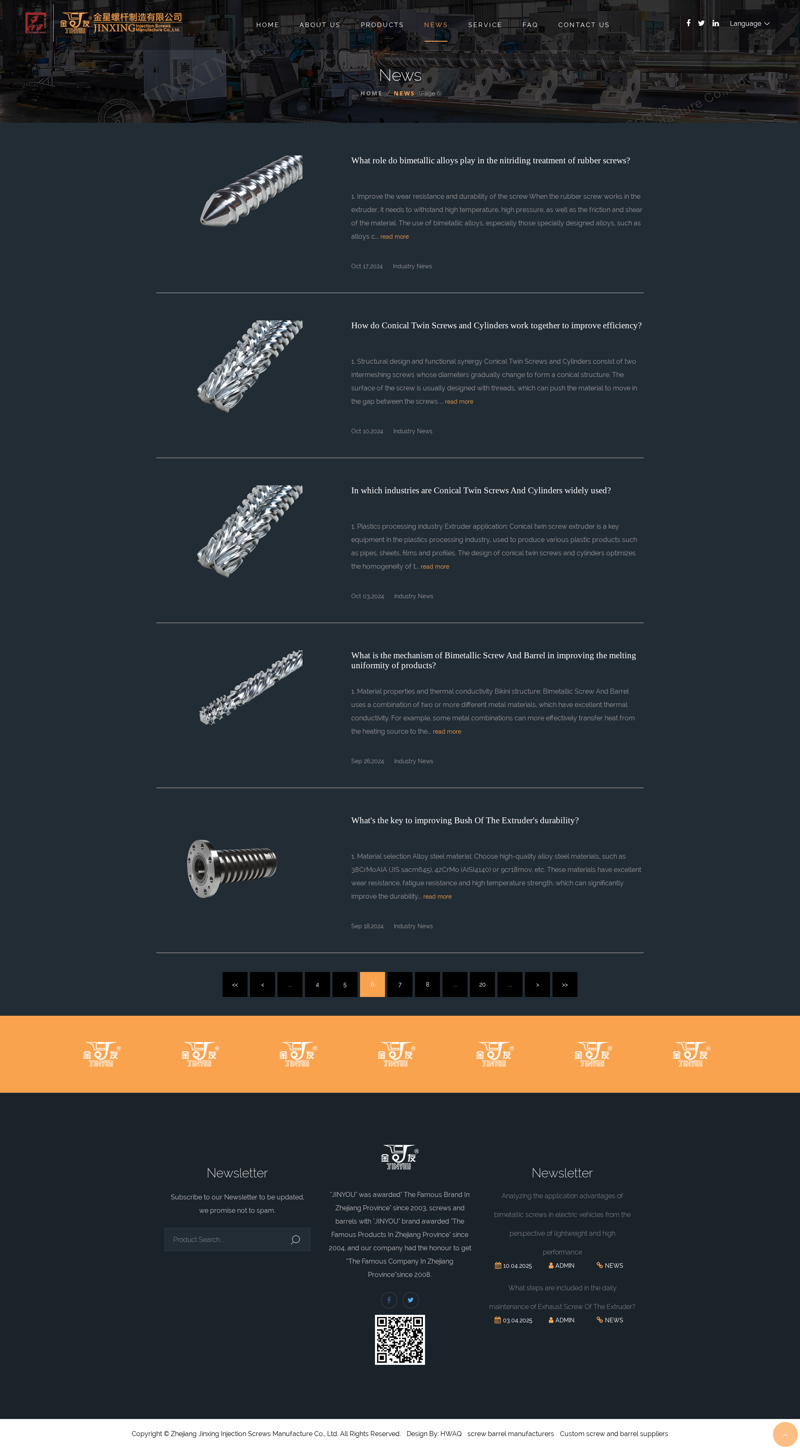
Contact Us (584, 25)
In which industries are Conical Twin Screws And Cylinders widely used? (481, 490)
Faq (530, 25)
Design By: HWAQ (434, 1434)
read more (394, 236)
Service (485, 25)
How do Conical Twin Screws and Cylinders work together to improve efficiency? (496, 325)
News (436, 25)
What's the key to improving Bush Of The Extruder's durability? (465, 820)
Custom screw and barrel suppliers (614, 1434)
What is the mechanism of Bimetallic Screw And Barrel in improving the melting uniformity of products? (493, 660)
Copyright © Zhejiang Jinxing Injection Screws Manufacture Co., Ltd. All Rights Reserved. (266, 1434)
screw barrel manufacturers (511, 1434)
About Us (320, 25)
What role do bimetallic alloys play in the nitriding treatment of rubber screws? (490, 160)
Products (382, 25)
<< (235, 984)
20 (482, 984)
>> (565, 984)
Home (268, 25)
